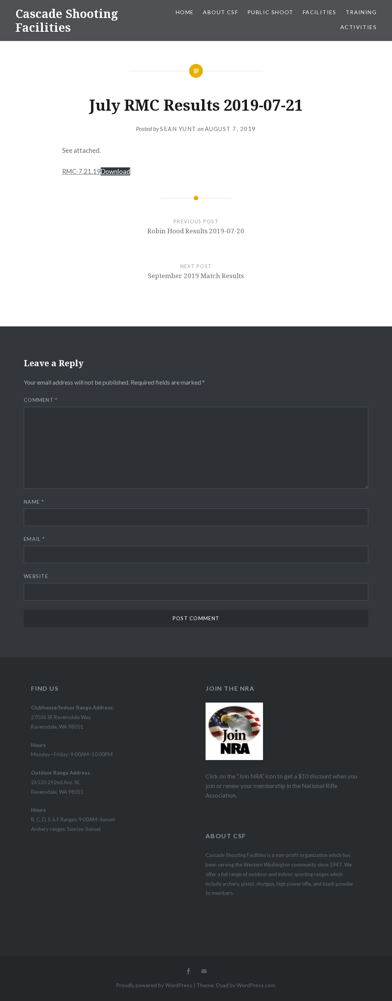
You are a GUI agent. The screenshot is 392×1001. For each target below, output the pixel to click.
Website (36, 576)
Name (34, 502)
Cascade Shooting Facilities (66, 20)
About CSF (220, 12)
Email (34, 539)
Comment (41, 400)
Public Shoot (270, 12)
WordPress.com (256, 985)
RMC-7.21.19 (81, 171)
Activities (358, 27)
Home (185, 12)
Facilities (319, 12)
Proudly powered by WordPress (154, 985)
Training (361, 12)
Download (115, 171)
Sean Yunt (178, 128)
